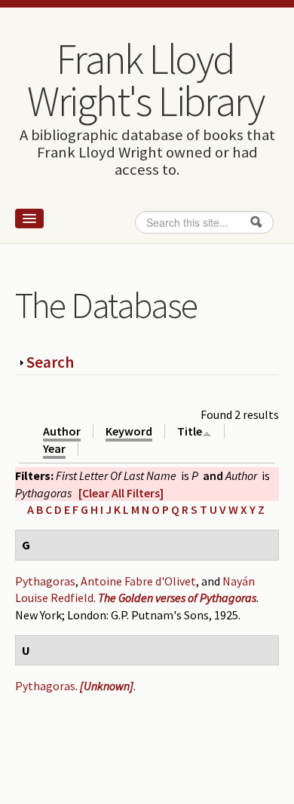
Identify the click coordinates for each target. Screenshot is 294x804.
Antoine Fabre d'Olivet (138, 580)
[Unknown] (106, 685)
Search (50, 362)
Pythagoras (45, 580)
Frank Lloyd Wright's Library (145, 79)
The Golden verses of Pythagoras (177, 597)
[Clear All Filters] (121, 492)
